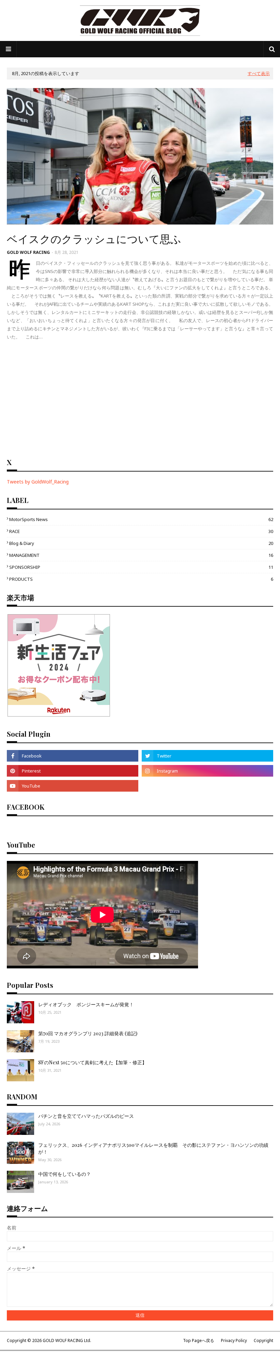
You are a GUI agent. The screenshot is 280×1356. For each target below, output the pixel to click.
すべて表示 (259, 73)
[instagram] (207, 771)
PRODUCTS (141, 579)
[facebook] (72, 756)
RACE (141, 531)
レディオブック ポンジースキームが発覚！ (86, 1004)
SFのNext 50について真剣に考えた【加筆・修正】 (92, 1062)
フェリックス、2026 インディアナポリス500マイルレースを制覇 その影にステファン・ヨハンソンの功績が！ (153, 1148)
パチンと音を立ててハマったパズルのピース (86, 1116)
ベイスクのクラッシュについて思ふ (94, 238)
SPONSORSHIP (141, 567)
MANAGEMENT (141, 555)
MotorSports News (141, 519)
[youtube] (72, 786)
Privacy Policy (234, 1340)
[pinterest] (72, 771)
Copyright (263, 1340)
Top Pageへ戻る (198, 1340)
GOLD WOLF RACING (28, 252)
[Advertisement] (140, 399)
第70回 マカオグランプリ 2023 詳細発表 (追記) (87, 1033)
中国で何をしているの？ (64, 1174)
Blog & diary (141, 543)
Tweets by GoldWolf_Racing (38, 481)
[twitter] (207, 756)
